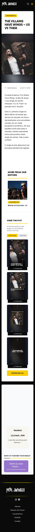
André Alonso (12, 88)
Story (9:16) (12, 235)
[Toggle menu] (32, 4)
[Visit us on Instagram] (16, 500)
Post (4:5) (23, 235)
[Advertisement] (17, 404)
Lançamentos (11, 15)
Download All (17, 373)
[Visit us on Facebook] (19, 500)
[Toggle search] (28, 4)
